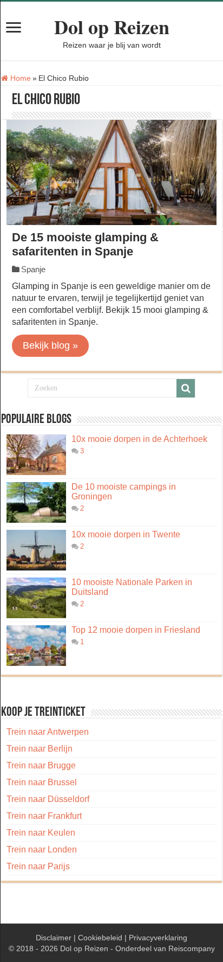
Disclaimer (53, 937)
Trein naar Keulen (40, 832)
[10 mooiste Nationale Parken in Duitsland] (36, 598)
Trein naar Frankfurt (44, 815)
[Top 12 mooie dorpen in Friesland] (36, 645)
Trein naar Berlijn (39, 748)
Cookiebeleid (100, 937)
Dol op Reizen (111, 26)
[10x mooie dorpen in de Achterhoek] (36, 454)
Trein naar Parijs (38, 866)
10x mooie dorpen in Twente (125, 534)
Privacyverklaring (158, 937)
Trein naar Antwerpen (47, 731)
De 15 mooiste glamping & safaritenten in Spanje (85, 244)
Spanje (33, 269)
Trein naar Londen (41, 849)
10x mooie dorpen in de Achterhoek (139, 439)
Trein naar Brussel (41, 782)
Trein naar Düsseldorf (47, 799)
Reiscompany (191, 948)
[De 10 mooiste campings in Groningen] (36, 502)
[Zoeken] (185, 388)
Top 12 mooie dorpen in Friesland (135, 629)
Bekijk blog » (50, 345)
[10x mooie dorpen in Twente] (36, 550)
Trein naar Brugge (41, 765)
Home (19, 78)
